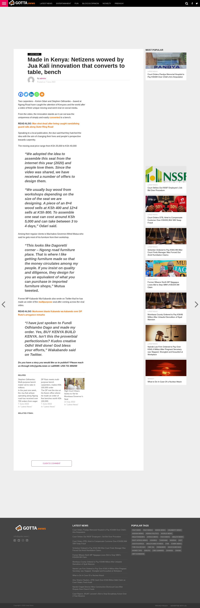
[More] (42, 94)
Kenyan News (137, 533)
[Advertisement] (100, 28)
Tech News (165, 537)
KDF (180, 540)
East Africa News (139, 540)
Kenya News (160, 530)
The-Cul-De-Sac (138, 547)
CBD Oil (151, 547)
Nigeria (173, 540)
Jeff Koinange (138, 554)
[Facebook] (20, 94)
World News (166, 533)
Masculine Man (174, 547)
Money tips (137, 550)
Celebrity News (174, 530)
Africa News (152, 537)
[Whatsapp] (36, 94)
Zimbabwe (161, 547)
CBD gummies (158, 550)
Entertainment (63, 3)
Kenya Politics (152, 533)
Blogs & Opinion (90, 3)
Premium (119, 3)
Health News (177, 537)
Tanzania (163, 540)
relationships (138, 537)
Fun (77, 3)
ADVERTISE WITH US (178, 606)
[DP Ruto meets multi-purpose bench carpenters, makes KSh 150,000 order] (52, 393)
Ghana (178, 550)
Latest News (46, 3)
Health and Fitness (154, 544)
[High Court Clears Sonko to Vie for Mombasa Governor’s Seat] (74, 384)
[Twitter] (26, 94)
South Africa (138, 544)
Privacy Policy (161, 606)
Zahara (169, 550)
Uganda (153, 540)
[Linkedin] (31, 94)
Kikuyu (147, 550)
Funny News (176, 544)
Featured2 (148, 530)
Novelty (107, 3)
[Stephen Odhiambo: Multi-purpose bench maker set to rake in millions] (29, 393)
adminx (43, 78)
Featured (136, 530)
